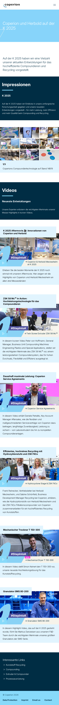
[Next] (56, 144)
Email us (36, 700)
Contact (48, 700)
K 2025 (11, 5)
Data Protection (10, 700)
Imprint (24, 700)
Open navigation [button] (55, 5)
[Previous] (3, 144)
